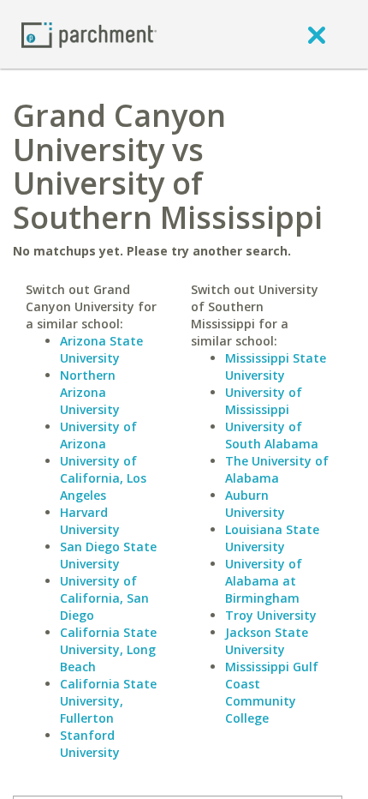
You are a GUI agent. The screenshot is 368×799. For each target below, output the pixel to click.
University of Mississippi (263, 401)
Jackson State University (266, 641)
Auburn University (255, 503)
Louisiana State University (272, 538)
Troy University (271, 615)
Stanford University (90, 743)
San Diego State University (108, 555)
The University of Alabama (277, 469)
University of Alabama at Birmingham (263, 581)
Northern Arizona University (90, 392)
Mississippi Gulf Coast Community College (271, 692)
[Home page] (89, 34)
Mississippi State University (275, 366)
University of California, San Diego (104, 598)
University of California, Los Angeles (103, 478)
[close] (317, 34)
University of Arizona (98, 435)
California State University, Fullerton (108, 701)
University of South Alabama (271, 435)
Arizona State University (101, 349)
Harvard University (90, 521)
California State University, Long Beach (108, 649)
